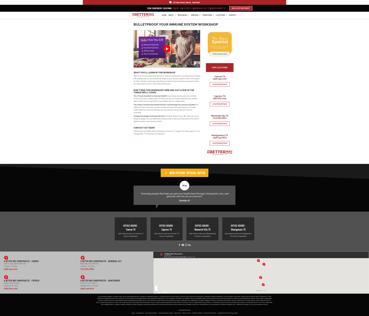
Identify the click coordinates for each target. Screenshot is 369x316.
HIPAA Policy (177, 313)
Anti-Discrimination (151, 313)
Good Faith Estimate (210, 313)
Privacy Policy (186, 313)
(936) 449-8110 (220, 137)
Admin (133, 313)
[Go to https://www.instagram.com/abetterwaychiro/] (186, 245)
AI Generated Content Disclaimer (227, 313)
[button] (167, 48)
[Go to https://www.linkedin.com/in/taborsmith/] (189, 245)
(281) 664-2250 (220, 98)
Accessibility (140, 313)
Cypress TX (188, 8)
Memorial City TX (203, 8)
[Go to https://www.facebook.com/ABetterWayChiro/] (179, 245)
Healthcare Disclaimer (165, 313)
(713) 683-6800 (220, 118)
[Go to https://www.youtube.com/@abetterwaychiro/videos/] (183, 245)
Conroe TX (177, 8)
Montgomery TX (219, 8)
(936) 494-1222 (219, 79)
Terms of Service (197, 313)
